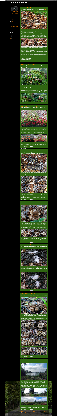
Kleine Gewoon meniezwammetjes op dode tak (29, 106)
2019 (10, 35)
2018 (10, 36)
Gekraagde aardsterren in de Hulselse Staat (28, 293)
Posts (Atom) (24, 412)
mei (11, 30)
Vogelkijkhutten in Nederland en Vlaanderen (14, 13)
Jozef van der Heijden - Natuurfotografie (19, 2)
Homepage (34, 411)
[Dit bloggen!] (30, 356)
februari (11, 32)
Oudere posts (45, 411)
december (12, 19)
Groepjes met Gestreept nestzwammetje (14, 24)
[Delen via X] (31, 146)
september (12, 21)
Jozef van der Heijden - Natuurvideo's (15, 11)
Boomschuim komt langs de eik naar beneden (28, 244)
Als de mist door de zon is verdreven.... (27, 359)
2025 (10, 16)
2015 (10, 38)
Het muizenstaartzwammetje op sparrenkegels (29, 64)
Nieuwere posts (22, 411)
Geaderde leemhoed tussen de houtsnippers (28, 7)
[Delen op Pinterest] (32, 146)
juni (11, 29)
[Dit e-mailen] (30, 146)
